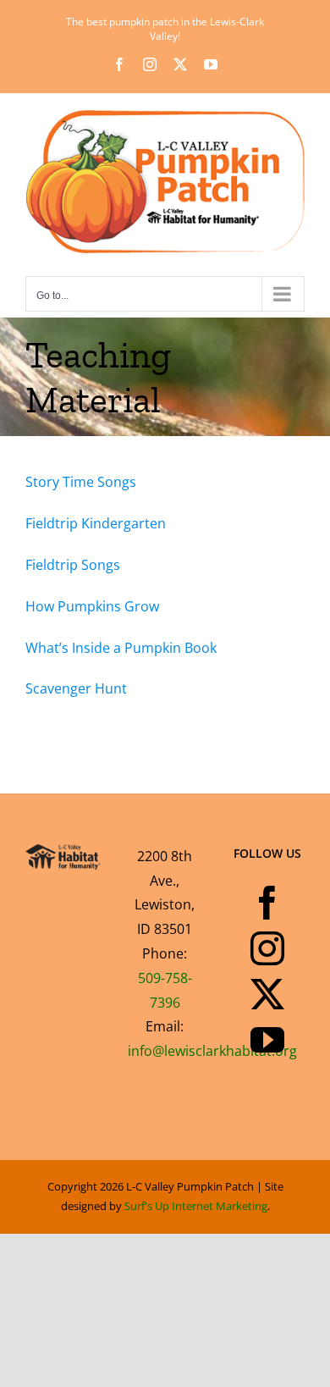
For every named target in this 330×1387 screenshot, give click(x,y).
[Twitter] (267, 994)
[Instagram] (267, 948)
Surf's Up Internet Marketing (195, 1205)
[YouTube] (267, 1040)
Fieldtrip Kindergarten (95, 523)
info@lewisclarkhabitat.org (212, 1051)
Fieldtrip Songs (72, 564)
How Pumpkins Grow (92, 606)
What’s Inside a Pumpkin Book (121, 647)
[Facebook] (267, 903)
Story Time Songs (80, 481)
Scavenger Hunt (76, 688)
